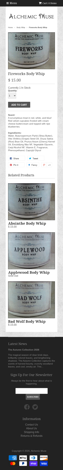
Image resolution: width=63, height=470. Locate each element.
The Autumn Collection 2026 (23, 349)
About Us (31, 428)
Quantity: (12, 90)
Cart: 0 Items (49, 3)
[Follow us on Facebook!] (27, 408)
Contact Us (31, 424)
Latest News (17, 344)
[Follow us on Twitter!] (35, 408)
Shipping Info (31, 432)
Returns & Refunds (31, 435)
